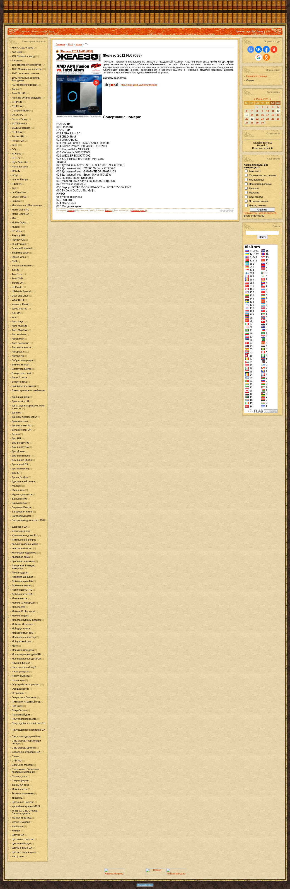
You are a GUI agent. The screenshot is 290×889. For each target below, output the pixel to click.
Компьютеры (256, 179)
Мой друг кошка (21, 628)
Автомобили (19, 334)
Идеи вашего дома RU (25, 535)
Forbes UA (18, 140)
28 (252, 122)
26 (278, 118)
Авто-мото (255, 171)
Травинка (17, 797)
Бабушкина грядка (22, 360)
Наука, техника (257, 205)
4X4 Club (17, 52)
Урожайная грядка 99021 (26, 806)
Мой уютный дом (21, 641)
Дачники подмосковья (24, 417)
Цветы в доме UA (22, 847)
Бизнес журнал (20, 364)
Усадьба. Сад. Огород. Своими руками (25, 812)
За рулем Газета (21, 507)
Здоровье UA (19, 526)
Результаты (250, 213)
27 (246, 122)
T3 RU (15, 269)
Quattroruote (19, 244)
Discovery (17, 115)
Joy (14, 188)
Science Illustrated (22, 248)
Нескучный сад (20, 675)
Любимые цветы (21, 585)
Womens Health (20, 304)
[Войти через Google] (258, 57)
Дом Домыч (18, 451)
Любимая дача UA (22, 581)
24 (267, 118)
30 (262, 122)
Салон (15, 756)
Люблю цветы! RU (22, 589)
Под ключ (17, 706)
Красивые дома (21, 557)
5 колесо (17, 60)
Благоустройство (21, 368)
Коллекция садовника (24, 552)
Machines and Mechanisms (27, 205)
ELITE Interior (19, 123)
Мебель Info (18, 607)
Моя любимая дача (23, 650)
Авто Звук (17, 321)
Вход (51, 31)
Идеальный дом (21, 531)
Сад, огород (256, 197)
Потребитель (19, 710)
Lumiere (16, 201)
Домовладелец (20, 468)
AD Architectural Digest (24, 84)
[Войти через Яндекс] (274, 49)
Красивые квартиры (23, 561)
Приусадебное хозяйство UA (28, 729)
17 (267, 115)
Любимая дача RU (22, 576)
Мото (15, 645)
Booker (108, 210)
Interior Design (20, 179)
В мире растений (21, 373)
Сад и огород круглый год (26, 736)
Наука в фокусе (21, 663)
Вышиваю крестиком (24, 386)
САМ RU (17, 760)
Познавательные (258, 201)
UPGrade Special (21, 291)
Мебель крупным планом (26, 619)
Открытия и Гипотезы (24, 697)
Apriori (15, 89)
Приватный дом (21, 714)
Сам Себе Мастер (22, 764)
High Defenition (20, 162)
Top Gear (17, 274)
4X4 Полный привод (23, 56)
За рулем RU (19, 498)
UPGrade (17, 287)
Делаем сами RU (21, 425)
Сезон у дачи (19, 776)
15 (257, 115)
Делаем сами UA (21, 429)
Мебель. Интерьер (22, 624)
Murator (16, 226)
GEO (14, 145)
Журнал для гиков (22, 494)
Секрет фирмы (20, 780)
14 (252, 115)
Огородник (18, 693)
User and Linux (20, 295)
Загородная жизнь (22, 511)
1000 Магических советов (26, 69)
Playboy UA (18, 239)
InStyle (15, 175)
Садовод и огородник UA (26, 752)
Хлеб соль (18, 826)
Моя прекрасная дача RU (26, 654)
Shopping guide (20, 252)
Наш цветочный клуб (24, 667)
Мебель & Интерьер (23, 602)
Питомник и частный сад (26, 701)
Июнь (79, 44)
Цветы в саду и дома (24, 852)
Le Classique (19, 192)
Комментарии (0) (139, 210)
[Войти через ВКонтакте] (258, 49)
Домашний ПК (20, 464)
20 (246, 118)
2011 (70, 44)
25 (272, 118)
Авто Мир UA (19, 330)
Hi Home (16, 153)
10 (267, 111)
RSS (268, 31)
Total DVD (17, 278)
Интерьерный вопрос (24, 539)
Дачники (16, 412)
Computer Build (20, 110)
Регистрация (39, 31)
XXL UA (16, 313)
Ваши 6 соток (19, 377)
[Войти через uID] (250, 49)
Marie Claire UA (20, 214)
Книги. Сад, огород (22, 47)
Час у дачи (18, 856)
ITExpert (16, 183)
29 (257, 122)
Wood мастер (19, 308)
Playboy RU (18, 235)
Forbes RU (18, 136)
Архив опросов (267, 213)
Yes (14, 317)
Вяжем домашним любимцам (29, 390)
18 (272, 115)
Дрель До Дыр (20, 477)
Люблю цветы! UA (22, 594)
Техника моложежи (23, 793)
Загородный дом (21, 516)
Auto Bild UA (18, 93)
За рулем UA (19, 503)
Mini (14, 218)
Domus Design (20, 119)
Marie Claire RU (20, 209)
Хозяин (16, 830)
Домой (15, 472)
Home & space (20, 166)
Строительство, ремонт (262, 175)
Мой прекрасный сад (24, 637)
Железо (16, 485)
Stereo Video (19, 257)
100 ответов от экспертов (26, 64)
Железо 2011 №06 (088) (76, 51)
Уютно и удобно (21, 822)
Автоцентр (18, 356)
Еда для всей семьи (23, 481)
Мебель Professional (23, 611)
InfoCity (16, 170)
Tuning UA (17, 282)
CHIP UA (17, 106)
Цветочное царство (23, 802)
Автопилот (18, 338)
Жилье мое (18, 490)
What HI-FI (18, 300)
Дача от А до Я (20, 401)
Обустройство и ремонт (25, 684)
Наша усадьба (20, 671)
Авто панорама (20, 343)
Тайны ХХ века (20, 784)
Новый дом (18, 680)
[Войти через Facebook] (266, 49)
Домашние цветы (22, 460)
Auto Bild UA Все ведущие (26, 97)
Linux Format (19, 196)
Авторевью (18, 351)
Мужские (254, 192)
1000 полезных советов (25, 73)
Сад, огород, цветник (24, 747)
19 (278, 115)
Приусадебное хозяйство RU (28, 723)
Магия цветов (19, 598)
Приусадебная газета (24, 718)
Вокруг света (19, 381)
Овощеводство (20, 688)
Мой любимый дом (22, 632)
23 (262, 118)
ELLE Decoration (21, 127)
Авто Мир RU (19, 325)
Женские (254, 188)
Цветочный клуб (21, 843)
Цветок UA (18, 834)
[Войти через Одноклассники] (266, 57)
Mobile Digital (19, 222)
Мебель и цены (20, 615)
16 (262, 115)
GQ (14, 149)
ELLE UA (17, 132)
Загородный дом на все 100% (29, 520)
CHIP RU (17, 102)
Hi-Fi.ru (16, 158)
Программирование (260, 184)
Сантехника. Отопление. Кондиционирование (26, 770)
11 (273, 111)
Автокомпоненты (21, 347)
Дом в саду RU (20, 442)
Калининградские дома (25, 544)
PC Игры (17, 231)
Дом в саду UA (20, 447)
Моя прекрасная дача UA (26, 658)
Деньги (16, 434)
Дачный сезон (20, 421)
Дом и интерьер (21, 455)
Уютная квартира (21, 817)
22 (257, 118)
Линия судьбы (20, 572)
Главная (24, 31)
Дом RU (16, 438)
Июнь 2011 (262, 99)
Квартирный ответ (22, 548)
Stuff (14, 261)
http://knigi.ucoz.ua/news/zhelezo (139, 84)
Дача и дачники (20, 397)
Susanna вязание (21, 265)
